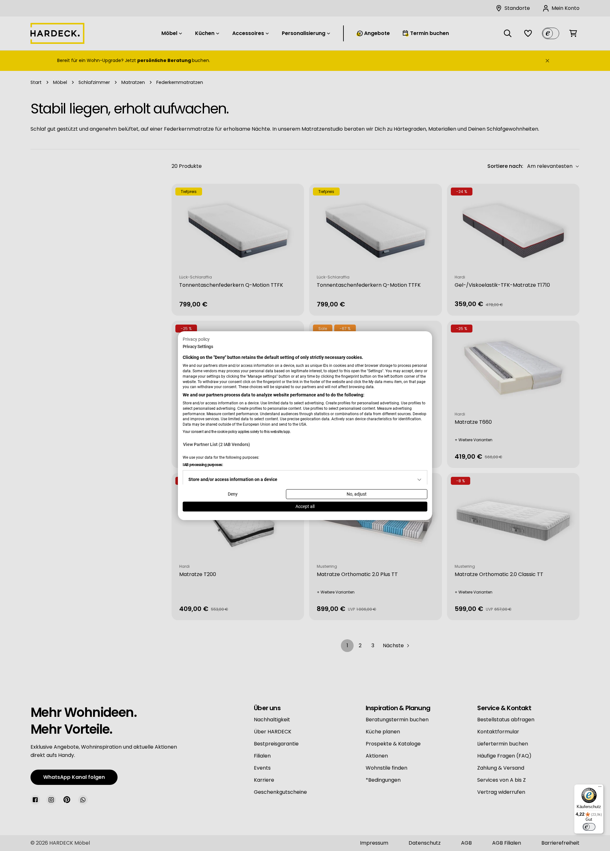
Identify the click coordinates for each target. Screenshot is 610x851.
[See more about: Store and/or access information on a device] (419, 479)
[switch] (589, 827)
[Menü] (600, 788)
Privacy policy (196, 338)
